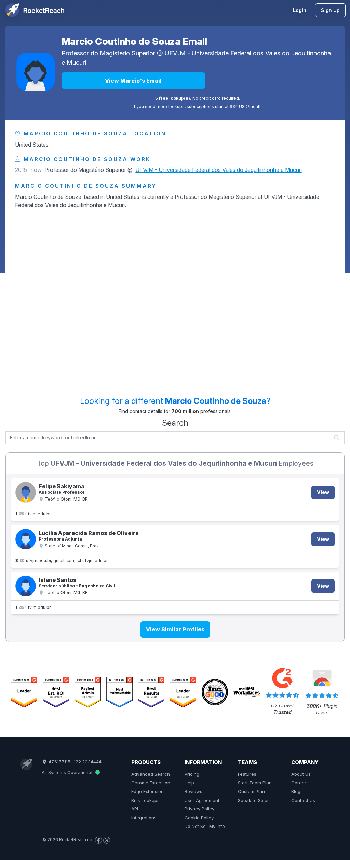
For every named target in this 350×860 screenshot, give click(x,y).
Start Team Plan (255, 783)
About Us (301, 774)
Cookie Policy (199, 817)
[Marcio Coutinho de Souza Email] (35, 72)
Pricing (192, 774)
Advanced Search (150, 774)
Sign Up (330, 10)
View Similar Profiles (175, 629)
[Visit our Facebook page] (98, 840)
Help (189, 783)
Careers (300, 783)
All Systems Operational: (68, 772)
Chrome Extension (150, 783)
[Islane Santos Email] (25, 586)
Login (299, 10)
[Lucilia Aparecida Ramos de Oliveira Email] (25, 539)
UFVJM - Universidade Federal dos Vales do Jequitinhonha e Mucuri (218, 169)
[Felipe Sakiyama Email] (25, 492)
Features (247, 774)
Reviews (193, 791)
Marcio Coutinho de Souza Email (134, 41)
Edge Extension (147, 791)
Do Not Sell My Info (205, 826)
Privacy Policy (199, 808)
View (323, 492)
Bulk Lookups (145, 800)
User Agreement (202, 800)
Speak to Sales (254, 800)
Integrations (144, 817)
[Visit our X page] (106, 840)
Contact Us (303, 800)
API (134, 808)
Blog (295, 791)
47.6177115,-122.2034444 (74, 761)
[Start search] (337, 437)
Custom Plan (251, 791)
